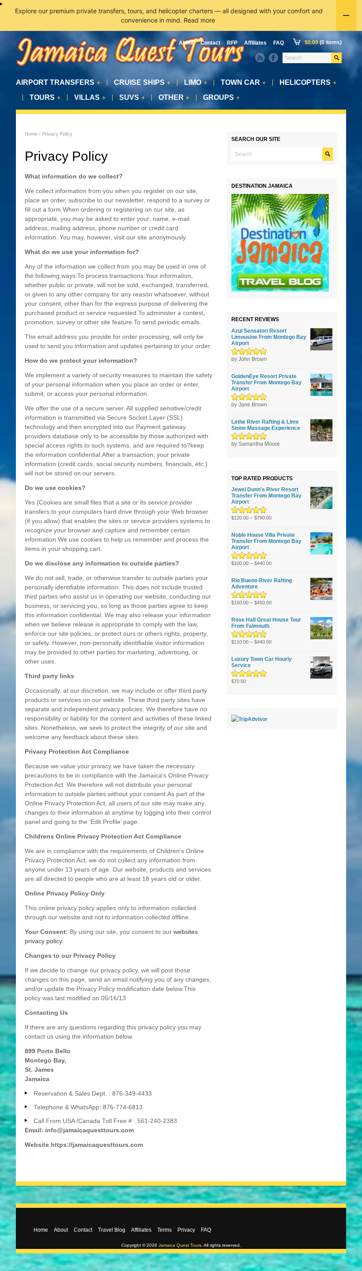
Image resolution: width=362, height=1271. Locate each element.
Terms (164, 1230)
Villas (90, 98)
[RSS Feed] (260, 58)
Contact (210, 43)
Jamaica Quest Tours (179, 1245)
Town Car (243, 83)
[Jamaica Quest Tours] (130, 67)
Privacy (186, 1230)
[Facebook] (273, 58)
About (186, 43)
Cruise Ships (142, 83)
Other (173, 98)
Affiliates (255, 43)
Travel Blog (111, 1230)
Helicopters (307, 83)
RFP (232, 43)
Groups (221, 98)
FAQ (278, 43)
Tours (45, 98)
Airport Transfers (58, 83)
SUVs (132, 98)
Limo (195, 83)
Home (31, 134)
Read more (199, 20)
